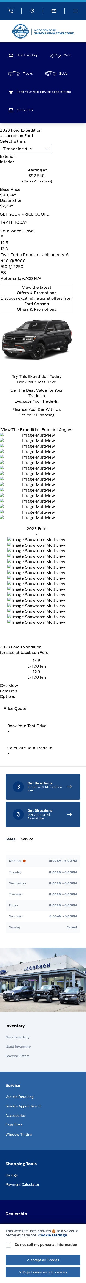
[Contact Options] (53, 11)
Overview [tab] (9, 685)
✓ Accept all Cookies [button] (43, 1260)
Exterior (7, 156)
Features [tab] (8, 691)
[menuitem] (43, 1042)
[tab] (36, 156)
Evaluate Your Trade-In (37, 401)
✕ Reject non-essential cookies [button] (43, 1272)
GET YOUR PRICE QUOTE (24, 214)
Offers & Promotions (37, 309)
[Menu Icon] (75, 11)
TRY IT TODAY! (14, 222)
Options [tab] (7, 696)
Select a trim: (13, 141)
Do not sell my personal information (46, 1245)
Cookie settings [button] (52, 1235)
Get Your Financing (37, 415)
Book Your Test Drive (36, 382)
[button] (10, 11)
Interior (7, 162)
